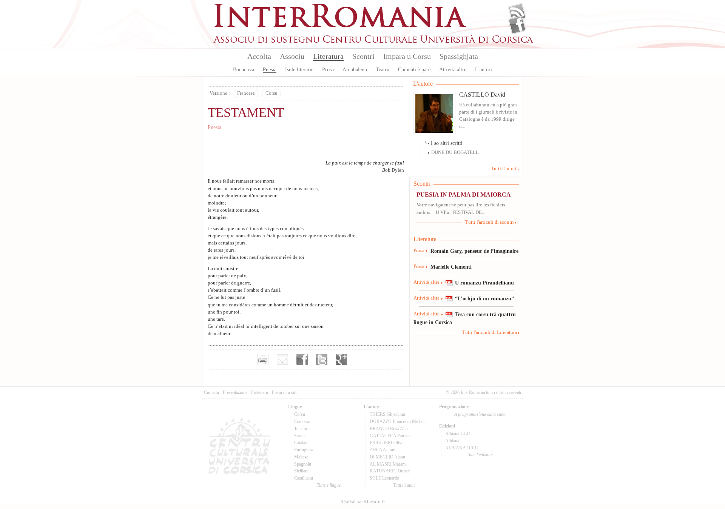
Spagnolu (302, 464)
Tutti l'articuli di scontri (489, 222)
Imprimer (263, 360)
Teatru (382, 69)
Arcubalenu (354, 69)
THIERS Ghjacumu (387, 414)
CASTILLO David (482, 94)
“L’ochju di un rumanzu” (484, 298)
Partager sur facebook (302, 360)
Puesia (269, 69)
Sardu (299, 435)
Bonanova (243, 69)
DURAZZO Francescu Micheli (398, 421)
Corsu (271, 93)
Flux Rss (517, 12)
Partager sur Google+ (341, 360)
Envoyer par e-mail (282, 360)
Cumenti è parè (414, 69)
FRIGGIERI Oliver (387, 442)
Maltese (301, 457)
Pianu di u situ (285, 392)
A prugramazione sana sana (480, 414)
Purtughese (304, 449)
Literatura (328, 56)
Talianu (300, 428)
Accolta (259, 56)
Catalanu (302, 442)
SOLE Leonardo (384, 478)
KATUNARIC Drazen (390, 471)
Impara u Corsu (407, 56)
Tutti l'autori (504, 168)
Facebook (517, 25)
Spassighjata (459, 56)
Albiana (452, 440)
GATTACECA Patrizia (390, 435)
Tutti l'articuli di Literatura (489, 332)
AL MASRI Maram (388, 464)
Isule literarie (299, 69)
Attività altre (452, 69)
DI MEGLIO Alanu (387, 457)
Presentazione (235, 392)
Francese (246, 93)
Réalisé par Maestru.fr (362, 501)
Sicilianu (302, 471)
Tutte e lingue (329, 485)
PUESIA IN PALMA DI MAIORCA (463, 194)
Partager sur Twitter (322, 360)
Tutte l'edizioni (480, 454)
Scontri (363, 56)
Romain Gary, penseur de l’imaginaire (474, 251)
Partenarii (259, 392)
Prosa (328, 69)
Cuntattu (211, 392)
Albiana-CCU (457, 433)
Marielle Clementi (451, 267)
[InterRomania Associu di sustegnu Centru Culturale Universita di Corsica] (373, 41)
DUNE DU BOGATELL (455, 152)
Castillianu (303, 478)
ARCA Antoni (382, 449)
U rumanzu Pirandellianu (484, 283)
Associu (292, 56)
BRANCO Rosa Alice (389, 428)
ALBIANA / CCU (461, 448)
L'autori (483, 69)
